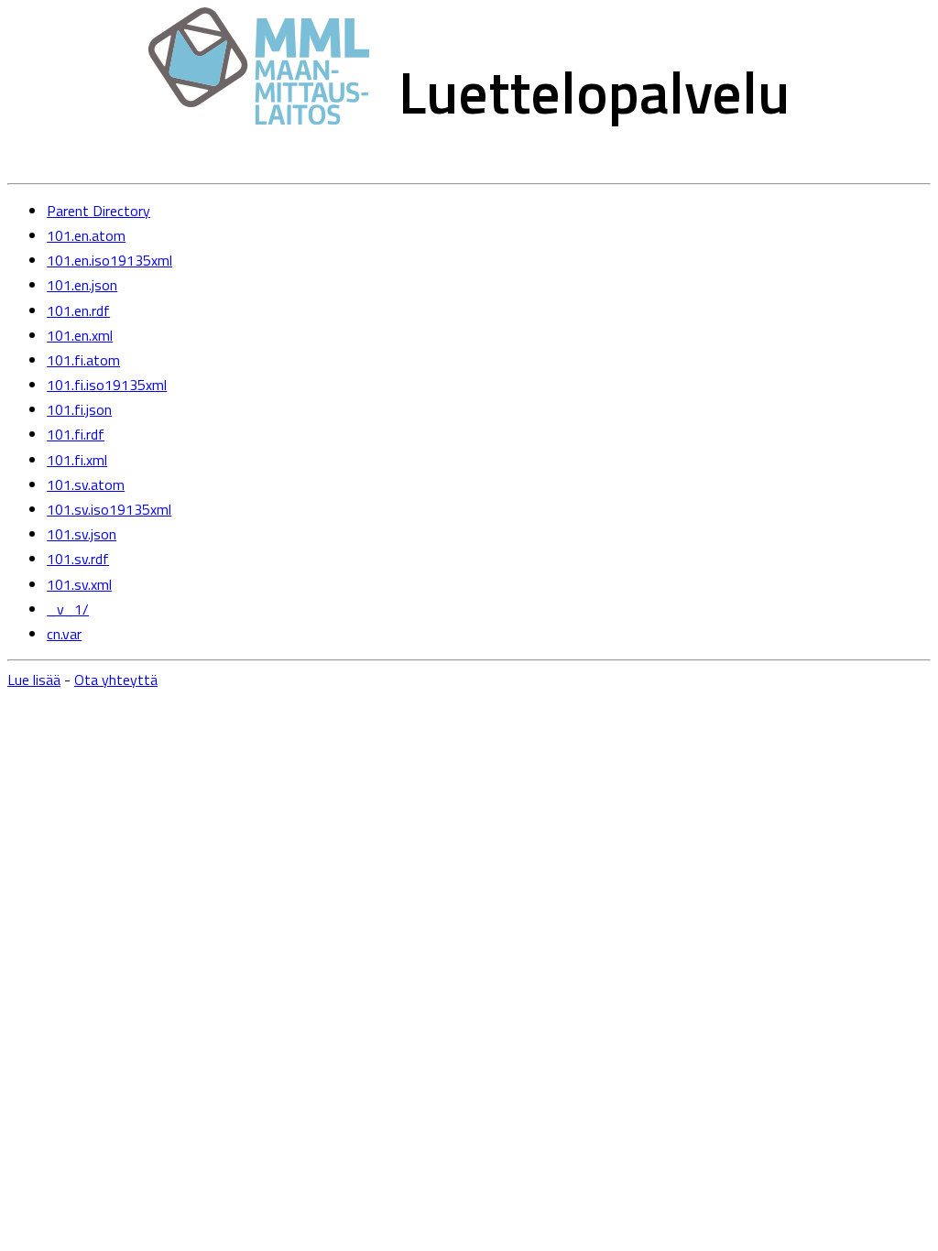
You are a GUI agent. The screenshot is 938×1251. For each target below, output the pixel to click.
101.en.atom (86, 235)
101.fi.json (79, 409)
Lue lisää (33, 680)
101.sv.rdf (78, 559)
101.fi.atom (83, 360)
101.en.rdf (78, 310)
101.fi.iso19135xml (107, 385)
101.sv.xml (79, 584)
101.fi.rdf (75, 434)
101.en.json (82, 285)
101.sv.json (81, 534)
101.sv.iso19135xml (109, 509)
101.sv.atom (86, 484)
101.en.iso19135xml (109, 260)
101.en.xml (80, 335)
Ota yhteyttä (116, 680)
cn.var (64, 634)
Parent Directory (98, 211)
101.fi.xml (77, 460)
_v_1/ (68, 609)
